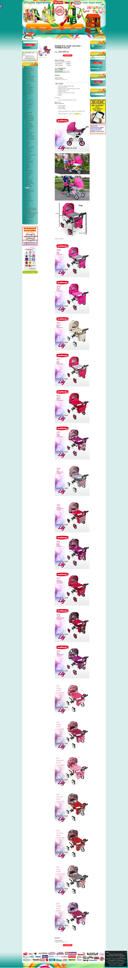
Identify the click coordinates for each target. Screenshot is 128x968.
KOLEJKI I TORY (28, 115)
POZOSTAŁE (29, 173)
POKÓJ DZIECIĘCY (28, 89)
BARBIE (27, 129)
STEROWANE (28, 211)
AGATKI (27, 121)
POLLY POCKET (29, 172)
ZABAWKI (26, 96)
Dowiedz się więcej (113, 957)
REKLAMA (27, 205)
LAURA (27, 153)
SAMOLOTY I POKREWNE (30, 209)
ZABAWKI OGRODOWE (29, 216)
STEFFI (27, 178)
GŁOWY (27, 143)
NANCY (27, 164)
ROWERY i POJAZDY (28, 90)
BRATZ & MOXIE (29, 132)
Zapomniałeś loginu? (96, 65)
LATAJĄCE (27, 189)
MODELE (27, 195)
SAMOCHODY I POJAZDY (30, 208)
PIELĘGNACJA (29, 170)
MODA (25, 82)
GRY (26, 110)
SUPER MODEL (29, 179)
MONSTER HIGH (29, 161)
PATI (27, 169)
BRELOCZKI (27, 101)
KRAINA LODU (29, 148)
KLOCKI (26, 114)
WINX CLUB (28, 186)
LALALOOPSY (29, 151)
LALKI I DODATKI (29, 120)
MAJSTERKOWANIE (29, 190)
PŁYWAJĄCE (27, 198)
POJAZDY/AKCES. (29, 200)
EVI (26, 140)
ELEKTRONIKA (27, 73)
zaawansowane (27, 47)
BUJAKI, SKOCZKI (29, 103)
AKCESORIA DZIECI (28, 68)
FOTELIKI (28, 142)
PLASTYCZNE (28, 197)
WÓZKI (25, 95)
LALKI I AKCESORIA (29, 118)
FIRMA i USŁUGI (27, 74)
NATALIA (28, 165)
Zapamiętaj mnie (94, 60)
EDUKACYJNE (28, 107)
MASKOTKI (27, 192)
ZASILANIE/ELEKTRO (29, 217)
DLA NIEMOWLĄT (29, 104)
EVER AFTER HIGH (30, 139)
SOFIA (27, 176)
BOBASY (28, 131)
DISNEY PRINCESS (30, 136)
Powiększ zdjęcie (43, 57)
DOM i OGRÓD (27, 71)
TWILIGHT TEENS (30, 183)
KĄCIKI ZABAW (28, 112)
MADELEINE (28, 158)
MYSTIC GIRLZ (29, 162)
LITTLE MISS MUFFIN (30, 154)
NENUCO (28, 167)
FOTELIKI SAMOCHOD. (29, 76)
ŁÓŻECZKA (28, 156)
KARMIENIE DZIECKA (28, 78)
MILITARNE (27, 194)
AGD (26, 98)
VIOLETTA (28, 184)
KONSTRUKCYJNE (29, 117)
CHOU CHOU (29, 134)
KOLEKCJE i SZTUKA (29, 79)
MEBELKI (28, 159)
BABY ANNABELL (30, 126)
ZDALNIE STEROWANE (30, 214)
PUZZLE (26, 203)
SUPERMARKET (27, 93)
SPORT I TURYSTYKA (29, 92)
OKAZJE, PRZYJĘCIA (28, 87)
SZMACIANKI (29, 181)
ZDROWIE (26, 219)
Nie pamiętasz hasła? (96, 64)
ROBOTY (27, 206)
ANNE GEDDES (29, 125)
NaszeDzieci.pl (27, 67)
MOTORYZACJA (27, 85)
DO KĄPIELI (27, 106)
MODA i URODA (27, 84)
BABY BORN (29, 128)
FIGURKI (27, 109)
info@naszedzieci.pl (29, 55)
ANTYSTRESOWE (29, 99)
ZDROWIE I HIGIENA (28, 220)
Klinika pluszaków (30, 147)
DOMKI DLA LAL (29, 137)
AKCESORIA (28, 123)
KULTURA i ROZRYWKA (29, 81)
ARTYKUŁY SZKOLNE (29, 70)
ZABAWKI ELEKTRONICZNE (31, 212)
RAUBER (28, 175)
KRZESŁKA (28, 150)
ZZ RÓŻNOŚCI (27, 222)
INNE (27, 145)
